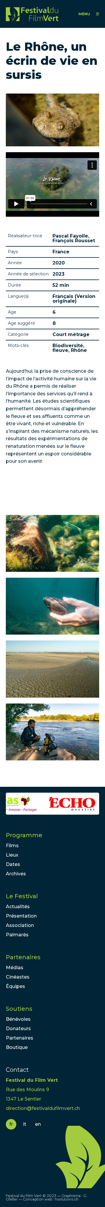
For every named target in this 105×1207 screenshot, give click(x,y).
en (38, 1124)
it (24, 1124)
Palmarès (17, 935)
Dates (13, 864)
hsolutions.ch (66, 1199)
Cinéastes (17, 977)
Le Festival (22, 896)
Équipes (15, 986)
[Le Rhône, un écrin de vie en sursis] (52, 543)
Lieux (12, 855)
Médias (14, 967)
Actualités (18, 906)
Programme (24, 835)
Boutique (17, 1047)
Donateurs (18, 1028)
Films (12, 845)
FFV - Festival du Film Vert (32, 14)
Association (20, 925)
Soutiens (19, 1008)
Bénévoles (18, 1019)
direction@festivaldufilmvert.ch (43, 1108)
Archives (16, 874)
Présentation (21, 916)
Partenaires (23, 957)
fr (11, 1124)
